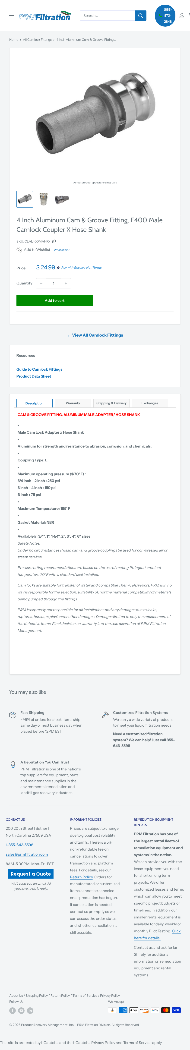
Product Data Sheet (33, 376)
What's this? (62, 250)
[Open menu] (11, 15)
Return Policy (81, 877)
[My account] (182, 15)
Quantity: (24, 283)
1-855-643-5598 (19, 844)
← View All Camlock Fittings (95, 335)
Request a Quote (31, 874)
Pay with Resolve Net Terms (81, 267)
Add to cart (55, 300)
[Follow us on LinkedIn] (30, 1010)
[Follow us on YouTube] (21, 1010)
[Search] (140, 15)
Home (13, 40)
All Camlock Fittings (37, 40)
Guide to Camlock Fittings (39, 369)
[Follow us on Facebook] (12, 1010)
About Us (16, 995)
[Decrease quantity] (41, 283)
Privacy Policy (110, 995)
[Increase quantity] (66, 283)
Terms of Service (85, 995)
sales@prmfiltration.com (27, 854)
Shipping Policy (37, 995)
